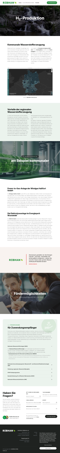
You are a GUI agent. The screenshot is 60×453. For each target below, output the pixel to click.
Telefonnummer (46, 392)
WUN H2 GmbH (12, 218)
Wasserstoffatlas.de (32, 97)
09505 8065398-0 (14, 418)
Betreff (44, 400)
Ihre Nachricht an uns (31, 406)
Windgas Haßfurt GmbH (14, 193)
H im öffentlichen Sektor (28, 2)
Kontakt (37, 2)
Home (20, 2)
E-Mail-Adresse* (30, 400)
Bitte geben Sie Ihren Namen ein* (32, 393)
